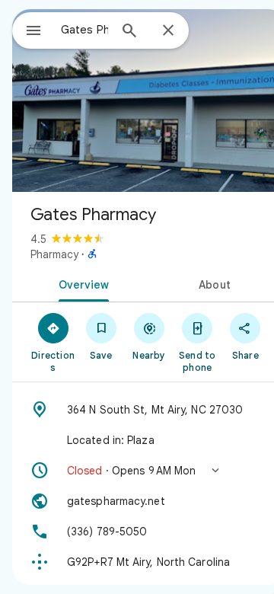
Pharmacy (54, 254)
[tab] (81, 283)
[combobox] (84, 30)
